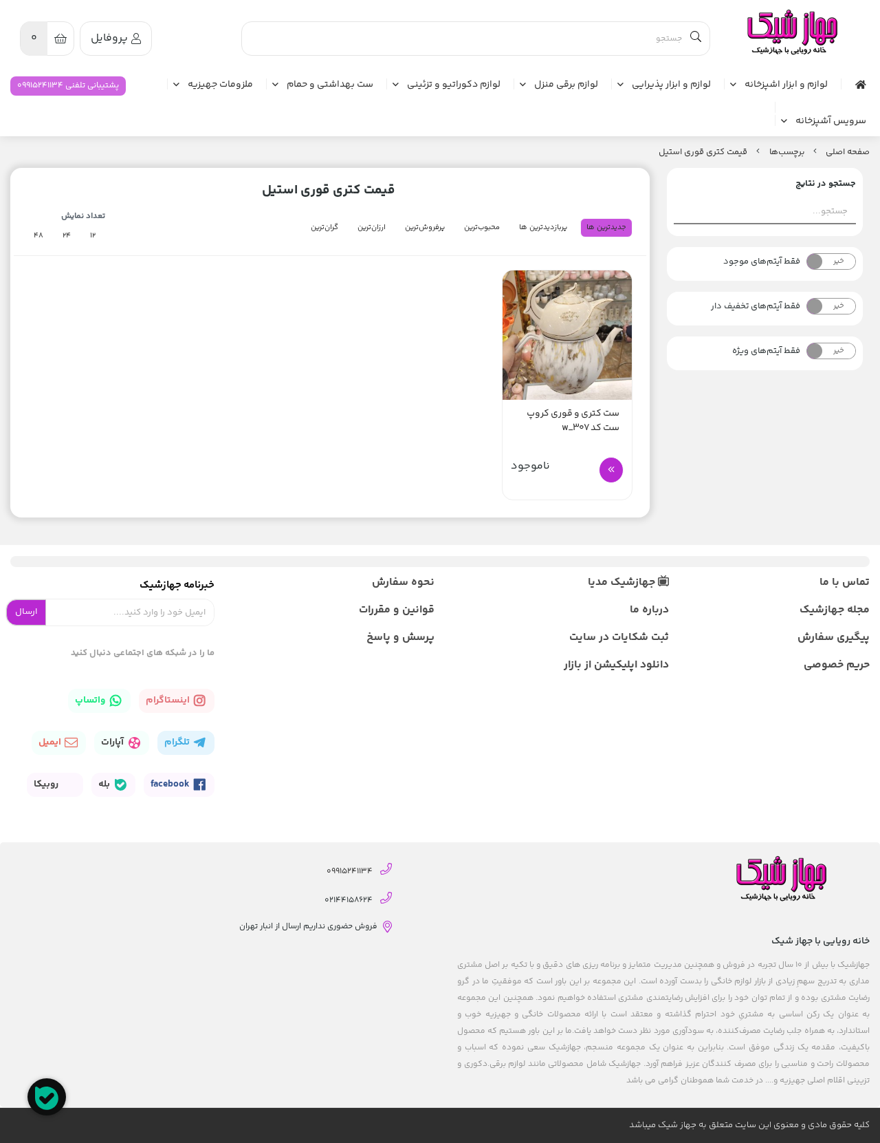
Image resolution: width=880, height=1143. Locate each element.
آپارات (113, 742)
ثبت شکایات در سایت (618, 637)
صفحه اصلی (848, 152)
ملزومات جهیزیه (220, 85)
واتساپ (91, 700)
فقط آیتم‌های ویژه (766, 351)
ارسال (26, 612)
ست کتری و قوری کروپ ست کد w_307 (573, 421)
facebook (171, 784)
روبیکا (47, 784)
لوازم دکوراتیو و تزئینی (453, 85)
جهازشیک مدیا (623, 582)
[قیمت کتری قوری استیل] (791, 33)
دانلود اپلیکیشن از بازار (616, 665)
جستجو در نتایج (825, 184)
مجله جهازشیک (835, 610)
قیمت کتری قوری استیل (703, 152)
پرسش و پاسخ (400, 637)
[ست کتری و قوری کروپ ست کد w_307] (567, 335)
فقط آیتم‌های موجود (761, 261)
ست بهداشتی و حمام (330, 85)
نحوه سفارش (403, 582)
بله (105, 784)
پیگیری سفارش (834, 637)
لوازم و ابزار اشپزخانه (786, 85)
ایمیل (50, 742)
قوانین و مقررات (396, 610)
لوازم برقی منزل (566, 85)
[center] (696, 38)
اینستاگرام (169, 700)
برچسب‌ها (786, 152)
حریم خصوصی (837, 665)
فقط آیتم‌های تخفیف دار (755, 306)
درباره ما (649, 610)
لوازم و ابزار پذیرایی (671, 85)
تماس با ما (845, 582)
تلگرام (178, 742)
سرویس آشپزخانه (830, 122)
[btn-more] (611, 470)
